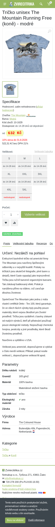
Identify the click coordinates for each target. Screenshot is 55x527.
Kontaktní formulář (11, 485)
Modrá (13, 119)
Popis (6, 243)
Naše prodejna (10, 489)
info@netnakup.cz (14, 478)
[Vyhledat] (41, 4)
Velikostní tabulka (43, 151)
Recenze (41, 243)
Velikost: (7, 151)
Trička (5, 449)
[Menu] (4, 4)
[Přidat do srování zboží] (14, 222)
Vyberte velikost (35, 214)
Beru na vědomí (15, 520)
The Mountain (18, 115)
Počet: (6, 207)
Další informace (36, 520)
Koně (13, 455)
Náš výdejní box (27, 489)
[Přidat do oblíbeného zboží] (6, 222)
